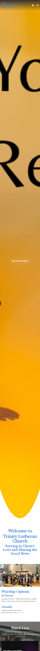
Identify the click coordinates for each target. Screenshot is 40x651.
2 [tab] (19, 514)
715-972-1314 (20, 612)
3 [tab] (21, 514)
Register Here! (20, 261)
